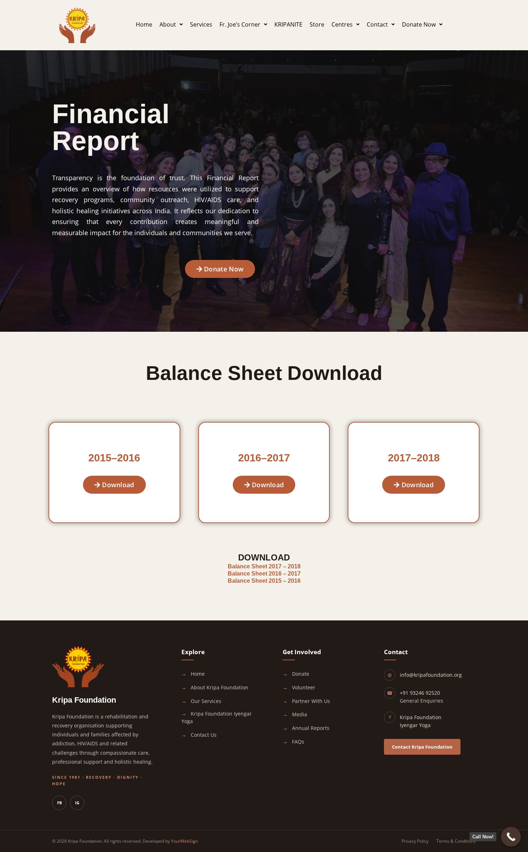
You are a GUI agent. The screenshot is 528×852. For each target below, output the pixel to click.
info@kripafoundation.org (431, 674)
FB (59, 802)
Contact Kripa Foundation (422, 747)
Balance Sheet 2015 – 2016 (264, 581)
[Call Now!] (511, 837)
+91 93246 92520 (420, 692)
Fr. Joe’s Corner (239, 24)
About (167, 24)
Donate (300, 673)
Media (299, 714)
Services (201, 24)
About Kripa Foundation (218, 687)
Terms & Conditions (456, 841)
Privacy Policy (415, 841)
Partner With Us (310, 701)
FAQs (297, 741)
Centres (342, 24)
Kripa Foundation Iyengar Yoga (216, 717)
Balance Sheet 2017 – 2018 (264, 566)
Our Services (205, 701)
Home (144, 24)
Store (317, 24)
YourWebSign (184, 841)
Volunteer (303, 687)
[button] (171, 24)
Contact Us (203, 734)
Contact (377, 24)
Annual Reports (310, 728)
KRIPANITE (288, 24)
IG (77, 802)
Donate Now (419, 24)
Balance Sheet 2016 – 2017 (264, 574)
